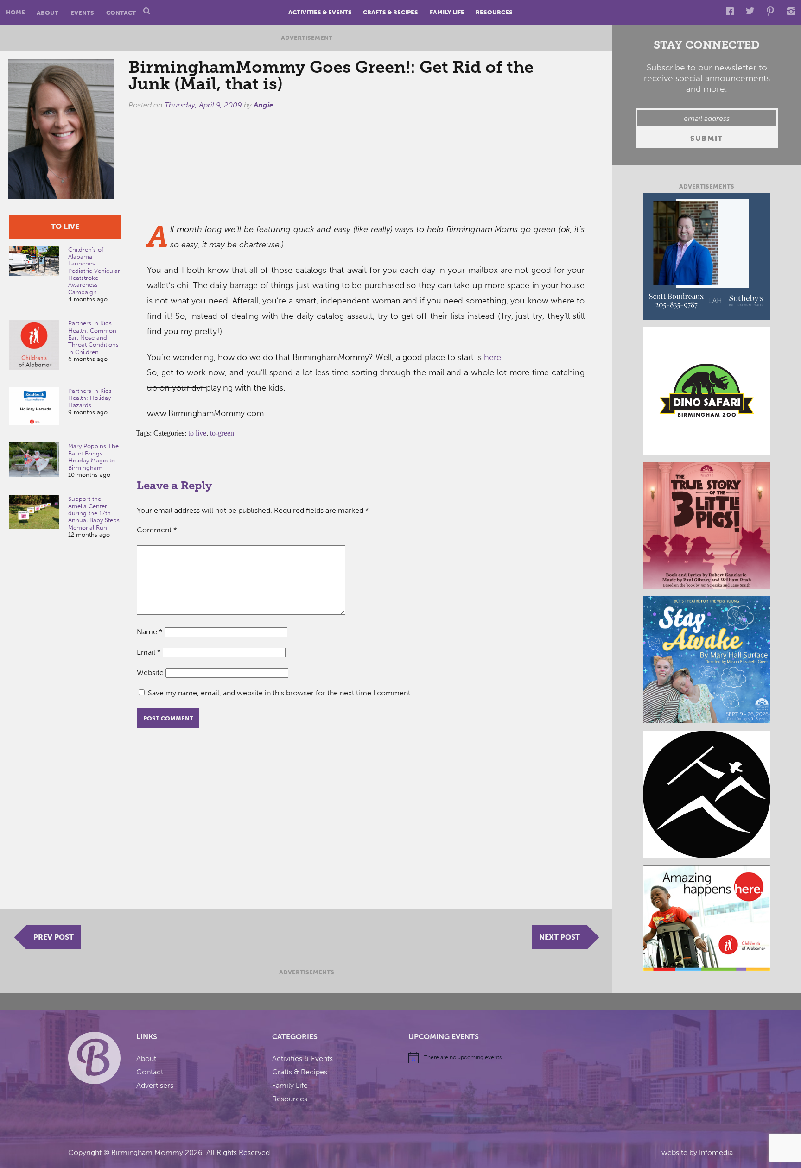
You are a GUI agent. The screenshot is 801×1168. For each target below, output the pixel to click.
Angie (263, 105)
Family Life (447, 12)
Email (149, 652)
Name (150, 631)
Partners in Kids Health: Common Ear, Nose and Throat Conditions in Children (93, 337)
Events (82, 12)
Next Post (559, 937)
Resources (494, 12)
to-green (222, 433)
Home (15, 12)
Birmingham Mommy (147, 1152)
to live (65, 226)
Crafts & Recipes (390, 12)
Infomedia (716, 1152)
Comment (157, 529)
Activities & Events (320, 12)
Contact (121, 12)
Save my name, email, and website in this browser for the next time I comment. (280, 692)
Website (150, 672)
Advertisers (154, 1085)
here (492, 357)
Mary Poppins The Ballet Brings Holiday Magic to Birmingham (93, 456)
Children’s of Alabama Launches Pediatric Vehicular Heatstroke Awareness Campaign (94, 271)
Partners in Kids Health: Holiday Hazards (90, 398)
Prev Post (53, 937)
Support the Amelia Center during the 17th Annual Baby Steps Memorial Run (94, 512)
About (47, 12)
